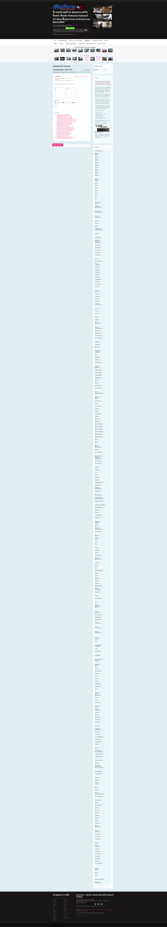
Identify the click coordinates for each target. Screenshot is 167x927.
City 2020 (97, 277)
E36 (96, 185)
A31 (96, 539)
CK (95, 472)
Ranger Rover (99, 659)
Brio (96, 258)
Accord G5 (97, 245)
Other (96, 605)
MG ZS (96, 449)
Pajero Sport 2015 (99, 504)
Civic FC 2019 (98, 304)
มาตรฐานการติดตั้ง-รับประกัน (71, 43)
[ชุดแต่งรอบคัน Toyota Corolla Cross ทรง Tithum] (110, 51)
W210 (96, 175)
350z (96, 525)
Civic (96, 290)
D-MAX (97, 367)
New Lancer (98, 495)
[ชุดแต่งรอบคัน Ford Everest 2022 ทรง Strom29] (68, 51)
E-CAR (96, 477)
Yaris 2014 (97, 853)
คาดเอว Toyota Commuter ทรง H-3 (63, 134)
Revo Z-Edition (98, 796)
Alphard (97, 706)
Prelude (97, 344)
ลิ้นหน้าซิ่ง (97, 882)
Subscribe (112, 40)
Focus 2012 (97, 627)
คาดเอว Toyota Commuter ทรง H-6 (63, 132)
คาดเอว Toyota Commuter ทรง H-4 (63, 135)
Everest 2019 (98, 617)
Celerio (97, 673)
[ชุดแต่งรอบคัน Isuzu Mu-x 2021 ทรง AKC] (92, 51)
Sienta (96, 802)
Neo (96, 641)
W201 (96, 167)
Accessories (98, 150)
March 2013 (97, 559)
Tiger (96, 818)
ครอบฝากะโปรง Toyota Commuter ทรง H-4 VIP (65, 128)
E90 (96, 193)
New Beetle (97, 651)
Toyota (97, 692)
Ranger (96, 631)
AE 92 (96, 700)
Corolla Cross (98, 760)
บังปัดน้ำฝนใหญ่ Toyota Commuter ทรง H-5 (64, 137)
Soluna (97, 807)
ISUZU (96, 366)
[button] (60, 92)
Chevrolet (97, 202)
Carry (96, 668)
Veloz (96, 820)
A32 (96, 541)
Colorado (97, 211)
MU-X (96, 382)
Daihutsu (97, 606)
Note (96, 565)
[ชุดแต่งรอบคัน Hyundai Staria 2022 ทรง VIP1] (86, 51)
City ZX (96, 286)
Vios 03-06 (97, 831)
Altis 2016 (97, 719)
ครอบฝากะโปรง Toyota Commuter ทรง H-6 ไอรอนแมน (66, 119)
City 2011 (97, 269)
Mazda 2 (97, 418)
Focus (96, 626)
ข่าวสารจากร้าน (99, 879)
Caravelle (97, 646)
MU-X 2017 (97, 385)
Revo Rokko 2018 (99, 793)
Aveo (96, 203)
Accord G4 (97, 242)
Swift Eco (97, 686)
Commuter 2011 (98, 754)
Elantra (97, 352)
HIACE (96, 780)
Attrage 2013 (98, 458)
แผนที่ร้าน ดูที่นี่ (75, 34)
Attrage (97, 457)
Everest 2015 (98, 614)
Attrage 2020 (98, 463)
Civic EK (97, 296)
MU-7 (96, 380)
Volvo (96, 868)
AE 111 (96, 697)
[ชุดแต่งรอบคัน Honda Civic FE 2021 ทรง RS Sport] (74, 59)
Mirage (96, 487)
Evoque (97, 660)
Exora (96, 639)
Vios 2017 (97, 839)
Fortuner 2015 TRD (99, 767)
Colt (96, 474)
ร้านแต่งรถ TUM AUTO (100, 909)
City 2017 (97, 274)
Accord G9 (97, 254)
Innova (96, 782)
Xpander (97, 517)
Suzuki (97, 664)
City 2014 (97, 272)
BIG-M (96, 535)
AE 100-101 (97, 695)
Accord (97, 241)
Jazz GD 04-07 (98, 328)
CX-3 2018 (97, 406)
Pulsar (96, 573)
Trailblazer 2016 (98, 229)
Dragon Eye (98, 377)
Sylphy (96, 583)
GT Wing (97, 237)
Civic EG (97, 294)
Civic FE (97, 310)
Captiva (97, 206)
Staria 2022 (98, 362)
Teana (96, 588)
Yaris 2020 (97, 858)
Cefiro (96, 537)
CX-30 (96, 408)
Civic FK (97, 313)
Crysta (96, 783)
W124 (96, 160)
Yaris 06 (97, 846)
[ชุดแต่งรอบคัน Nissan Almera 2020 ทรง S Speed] (104, 51)
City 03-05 (97, 264)
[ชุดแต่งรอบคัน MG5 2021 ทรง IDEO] (98, 58)
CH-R (96, 748)
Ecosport (97, 612)
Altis (96, 708)
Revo (96, 792)
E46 (96, 188)
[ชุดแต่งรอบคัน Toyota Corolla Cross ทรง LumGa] (110, 59)
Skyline (97, 578)
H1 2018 (97, 357)
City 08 (96, 267)
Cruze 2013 (97, 217)
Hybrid (96, 744)
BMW (96, 179)
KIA (96, 392)
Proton (96, 637)
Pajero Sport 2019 (99, 501)
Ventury (97, 823)
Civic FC (97, 303)
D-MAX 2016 (98, 372)
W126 (96, 162)
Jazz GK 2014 (98, 335)
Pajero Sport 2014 (99, 498)
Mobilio (97, 341)
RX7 (96, 439)
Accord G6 (97, 247)
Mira (96, 607)
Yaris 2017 (97, 856)
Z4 (95, 198)
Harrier (97, 777)
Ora (96, 602)
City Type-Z (97, 284)
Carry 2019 (97, 671)
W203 (96, 172)
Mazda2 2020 (98, 436)
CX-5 (96, 411)
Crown (96, 762)
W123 (96, 157)
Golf (96, 648)
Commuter (97, 750)
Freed (96, 319)
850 (96, 870)
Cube (96, 547)
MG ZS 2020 (98, 452)
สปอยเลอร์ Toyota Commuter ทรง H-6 (63, 114)
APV (96, 665)
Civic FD (97, 308)
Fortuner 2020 (98, 771)
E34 (96, 183)
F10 (96, 195)
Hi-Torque (97, 702)
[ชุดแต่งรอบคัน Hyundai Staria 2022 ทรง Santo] (56, 59)
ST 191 (96, 812)
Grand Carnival (99, 393)
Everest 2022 (98, 619)
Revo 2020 (97, 800)
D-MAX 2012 (98, 370)
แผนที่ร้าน (61, 43)
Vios (96, 830)
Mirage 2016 (97, 488)
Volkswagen (98, 645)
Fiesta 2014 (97, 623)
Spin (96, 226)
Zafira (96, 233)
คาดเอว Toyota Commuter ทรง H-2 (63, 125)
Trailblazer (97, 228)
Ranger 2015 (97, 632)
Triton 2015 (98, 515)
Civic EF (97, 291)
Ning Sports (88, 69)
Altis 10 (96, 714)
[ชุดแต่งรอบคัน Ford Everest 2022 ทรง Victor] (80, 51)
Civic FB (97, 301)
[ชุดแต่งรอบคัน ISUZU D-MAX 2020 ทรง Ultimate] (92, 59)
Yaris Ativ (97, 861)
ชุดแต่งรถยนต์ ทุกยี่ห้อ (63, 40)
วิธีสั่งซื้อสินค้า (87, 40)
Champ (97, 469)
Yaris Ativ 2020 (98, 863)
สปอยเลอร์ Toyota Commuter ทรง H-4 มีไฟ (64, 118)
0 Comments (58, 145)
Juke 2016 (97, 555)
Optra (96, 221)
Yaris (96, 845)
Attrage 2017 (98, 461)
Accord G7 (97, 250)
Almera (97, 528)
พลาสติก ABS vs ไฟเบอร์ (97, 40)
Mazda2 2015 (98, 434)
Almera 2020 (98, 531)
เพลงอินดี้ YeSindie (84, 910)
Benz (96, 153)
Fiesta (96, 622)
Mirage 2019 (97, 491)
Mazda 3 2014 (98, 426)
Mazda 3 (97, 421)
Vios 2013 (97, 836)
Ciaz (96, 676)
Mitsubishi (98, 456)
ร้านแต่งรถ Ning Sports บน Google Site (89, 909)
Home (55, 40)
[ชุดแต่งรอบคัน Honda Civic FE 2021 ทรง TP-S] (62, 59)
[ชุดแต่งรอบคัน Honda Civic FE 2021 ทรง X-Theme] (86, 57)
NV (95, 568)
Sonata (97, 359)
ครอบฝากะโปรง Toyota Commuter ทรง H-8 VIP (65, 138)
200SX (96, 522)
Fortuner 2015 (98, 766)
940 (96, 872)
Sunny (96, 580)
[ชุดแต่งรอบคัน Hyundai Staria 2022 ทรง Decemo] (98, 51)
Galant (96, 479)
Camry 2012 (97, 739)
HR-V (96, 322)
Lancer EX (97, 485)
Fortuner (97, 765)
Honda (97, 240)
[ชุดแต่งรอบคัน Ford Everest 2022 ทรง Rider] (62, 51)
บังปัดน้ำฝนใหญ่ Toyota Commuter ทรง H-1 (64, 133)
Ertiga (96, 678)
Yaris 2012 (97, 851)
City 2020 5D (98, 279)
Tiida (96, 595)
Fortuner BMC (98, 773)
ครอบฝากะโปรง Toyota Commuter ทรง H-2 (64, 123)
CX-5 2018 (97, 413)
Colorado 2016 (98, 212)
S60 (96, 875)
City (96, 263)
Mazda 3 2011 (98, 424)
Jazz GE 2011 (98, 333)
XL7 (96, 688)
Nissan (97, 521)
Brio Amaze (98, 261)
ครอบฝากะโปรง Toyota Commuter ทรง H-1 (64, 130)
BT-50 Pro (97, 401)
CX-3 (96, 403)
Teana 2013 (97, 589)
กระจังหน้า (97, 655)
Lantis (96, 416)
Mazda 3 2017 (98, 429)
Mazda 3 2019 (98, 431)
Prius (96, 790)
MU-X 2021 (97, 388)
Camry (96, 728)
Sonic (96, 223)
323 (96, 398)
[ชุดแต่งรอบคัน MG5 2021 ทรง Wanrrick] (104, 59)
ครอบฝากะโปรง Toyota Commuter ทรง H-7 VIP (65, 127)
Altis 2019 (97, 722)
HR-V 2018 (97, 323)
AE (95, 694)
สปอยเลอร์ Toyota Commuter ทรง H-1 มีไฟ (64, 122)
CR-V (96, 317)
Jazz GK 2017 (98, 338)
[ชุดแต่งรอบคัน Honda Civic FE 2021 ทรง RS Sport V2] (68, 59)
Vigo (96, 825)
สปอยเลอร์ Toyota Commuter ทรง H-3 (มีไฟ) (65, 117)
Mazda (97, 397)
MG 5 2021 (97, 447)
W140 (96, 165)
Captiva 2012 (98, 207)
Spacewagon (98, 507)
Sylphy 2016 (98, 585)
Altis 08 (96, 712)
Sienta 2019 (98, 805)
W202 (96, 170)
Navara (97, 562)
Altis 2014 (97, 717)
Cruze (96, 216)
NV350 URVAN (98, 570)
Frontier (97, 550)
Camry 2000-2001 (99, 736)
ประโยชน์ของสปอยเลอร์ (90, 43)
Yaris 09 (97, 849)
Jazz (96, 327)
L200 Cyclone (98, 482)
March (96, 558)
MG (96, 445)
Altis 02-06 (97, 710)
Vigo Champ (98, 826)
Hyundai (97, 350)
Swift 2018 (97, 683)
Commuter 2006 (98, 751)
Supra (96, 815)
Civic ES (97, 298)
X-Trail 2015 (98, 598)
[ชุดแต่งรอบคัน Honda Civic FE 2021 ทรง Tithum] (80, 59)
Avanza (97, 725)
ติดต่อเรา (55, 43)
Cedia (96, 467)
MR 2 (96, 787)
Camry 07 (97, 732)
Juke (96, 552)
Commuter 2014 (98, 756)
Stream (97, 347)
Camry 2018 (97, 741)
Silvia (96, 575)
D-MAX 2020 (98, 375)
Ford (96, 611)
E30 (96, 180)
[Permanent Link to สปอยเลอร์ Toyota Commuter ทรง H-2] (82, 76)
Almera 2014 (98, 529)
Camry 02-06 (98, 729)
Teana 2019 (97, 592)
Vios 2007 (97, 834)
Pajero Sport (98, 497)
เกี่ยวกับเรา (106, 40)
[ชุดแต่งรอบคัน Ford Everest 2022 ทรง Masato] (74, 51)
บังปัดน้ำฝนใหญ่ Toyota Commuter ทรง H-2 (64, 124)
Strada (96, 510)
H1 (95, 354)
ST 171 (96, 810)
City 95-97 (97, 281)
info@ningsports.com (75, 25)
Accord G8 (97, 252)
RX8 (96, 441)
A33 (96, 544)
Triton (96, 512)
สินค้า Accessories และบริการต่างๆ (76, 40)
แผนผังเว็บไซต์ (81, 43)
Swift (96, 681)
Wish (96, 842)
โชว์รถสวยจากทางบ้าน (102, 43)
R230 (96, 154)
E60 (96, 190)
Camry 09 (97, 734)
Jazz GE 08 (97, 330)
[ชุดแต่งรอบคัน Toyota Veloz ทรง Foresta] (56, 51)
